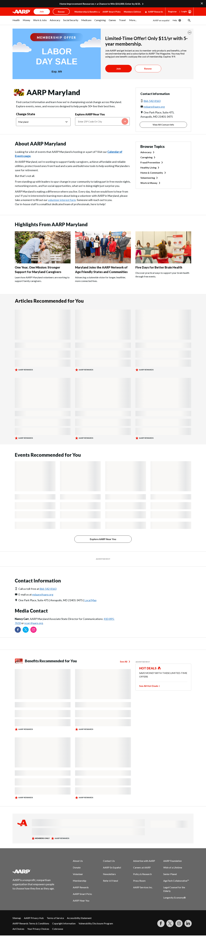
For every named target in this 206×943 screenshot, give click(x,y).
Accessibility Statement (79, 918)
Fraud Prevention (150, 162)
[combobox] (102, 121)
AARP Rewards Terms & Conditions (31, 923)
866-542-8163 (152, 101)
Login (184, 11)
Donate (77, 867)
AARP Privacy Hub (34, 918)
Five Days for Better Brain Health (158, 267)
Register (172, 11)
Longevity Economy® (174, 897)
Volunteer (78, 874)
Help (175, 20)
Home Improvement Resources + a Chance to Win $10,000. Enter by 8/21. (100, 3)
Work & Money (148, 182)
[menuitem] (16, 22)
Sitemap (17, 918)
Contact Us (109, 860)
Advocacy (146, 152)
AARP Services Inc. (143, 887)
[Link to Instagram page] (33, 630)
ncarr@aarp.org (33, 623)
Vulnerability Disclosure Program (96, 923)
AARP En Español (112, 867)
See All (123, 661)
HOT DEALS (148, 668)
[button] (188, 20)
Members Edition (132, 11)
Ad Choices (18, 928)
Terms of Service (55, 918)
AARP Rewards (155, 11)
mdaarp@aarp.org (154, 106)
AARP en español (161, 20)
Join (118, 68)
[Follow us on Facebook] (18, 630)
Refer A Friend (110, 880)
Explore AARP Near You (90, 114)
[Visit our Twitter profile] (26, 630)
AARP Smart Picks (112, 11)
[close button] (189, 32)
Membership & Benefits (86, 11)
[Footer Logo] (34, 871)
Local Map (90, 600)
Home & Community (151, 172)
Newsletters (109, 874)
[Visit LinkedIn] (188, 923)
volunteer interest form (62, 200)
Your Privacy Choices (38, 928)
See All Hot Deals (148, 685)
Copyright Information (64, 923)
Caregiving (146, 157)
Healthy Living (148, 167)
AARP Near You (81, 900)
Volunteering (147, 177)
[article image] (43, 262)
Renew (148, 68)
